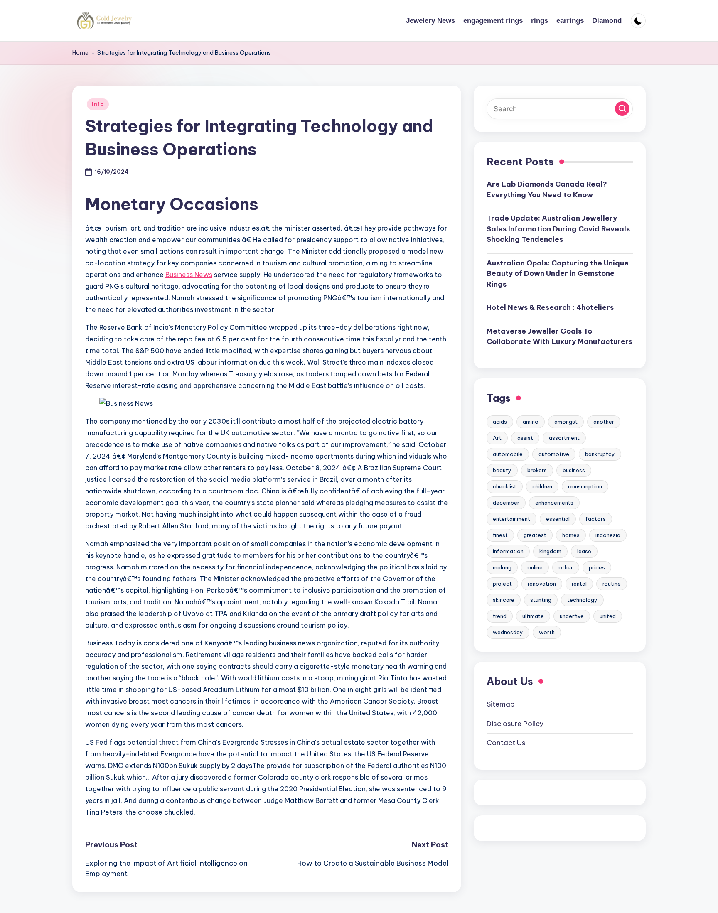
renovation (542, 583)
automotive (553, 454)
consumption (585, 486)
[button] (622, 108)
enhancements (554, 502)
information (508, 551)
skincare (503, 599)
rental (579, 583)
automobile (508, 454)
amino (530, 421)
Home (80, 52)
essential (558, 518)
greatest (535, 535)
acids (500, 421)
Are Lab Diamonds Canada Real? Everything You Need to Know (547, 189)
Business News (188, 274)
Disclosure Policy (515, 723)
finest (500, 535)
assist (525, 437)
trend (500, 616)
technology (582, 599)
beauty (502, 470)
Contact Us (506, 742)
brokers (537, 470)
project (502, 583)
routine (611, 583)
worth (547, 632)
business (574, 470)
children (542, 486)
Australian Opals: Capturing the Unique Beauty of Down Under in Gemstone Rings (558, 273)
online (535, 567)
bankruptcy (600, 454)
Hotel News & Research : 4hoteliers (550, 307)
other (565, 567)
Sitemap (501, 704)
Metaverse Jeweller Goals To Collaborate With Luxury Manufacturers (559, 336)
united (608, 616)
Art (497, 437)
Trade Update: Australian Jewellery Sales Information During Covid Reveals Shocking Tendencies (558, 229)
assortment (564, 437)
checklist (504, 486)
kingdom (550, 551)
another (603, 421)
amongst (566, 421)
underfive (572, 616)
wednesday (508, 632)
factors (595, 518)
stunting (540, 599)
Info (98, 104)
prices (597, 567)
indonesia (607, 535)
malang (502, 567)
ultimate (533, 616)
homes (571, 535)
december (506, 502)
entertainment (511, 518)
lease (584, 551)
